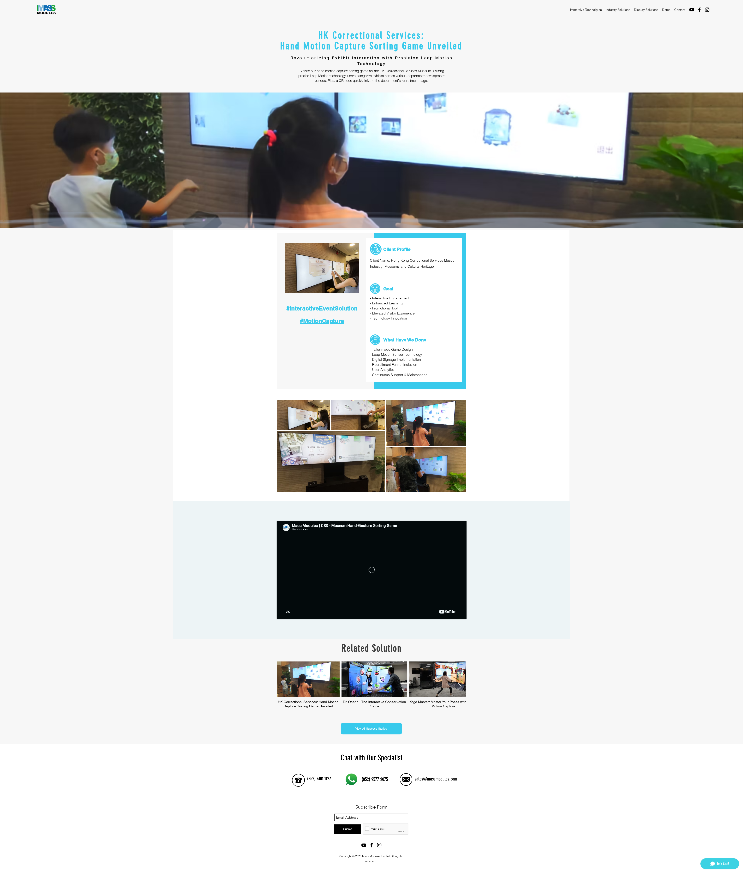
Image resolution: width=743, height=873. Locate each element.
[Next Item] (459, 686)
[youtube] (692, 10)
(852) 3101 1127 (319, 778)
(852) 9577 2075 (375, 779)
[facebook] (699, 10)
